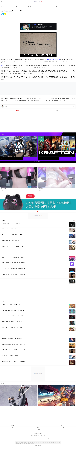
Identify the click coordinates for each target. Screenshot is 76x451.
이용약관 (32, 435)
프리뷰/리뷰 (21, 4)
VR (42, 6)
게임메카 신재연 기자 (9, 11)
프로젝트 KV (3, 65)
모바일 (64, 4)
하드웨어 (55, 6)
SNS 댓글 (56, 110)
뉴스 (6, 4)
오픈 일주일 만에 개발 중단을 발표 (53, 59)
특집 (36, 4)
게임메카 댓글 (19, 110)
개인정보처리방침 (36, 435)
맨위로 (38, 429)
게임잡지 (37, 427)
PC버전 (40, 433)
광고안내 (41, 435)
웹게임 (16, 6)
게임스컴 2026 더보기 (37, 161)
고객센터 (44, 435)
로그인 (36, 433)
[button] (37, 211)
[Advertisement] (38, 18)
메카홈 (12, 425)
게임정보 (49, 4)
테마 (69, 6)
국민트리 (63, 427)
